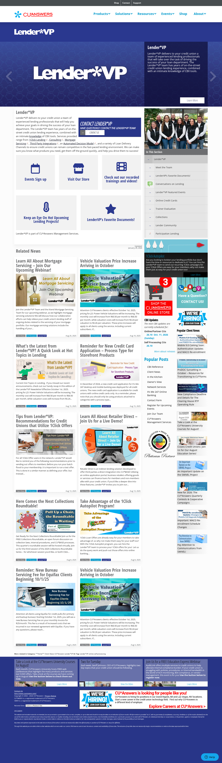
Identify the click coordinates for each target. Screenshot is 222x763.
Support (137, 2)
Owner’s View (154, 381)
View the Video (127, 684)
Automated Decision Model (78, 143)
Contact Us (94, 132)
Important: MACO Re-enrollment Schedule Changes (189, 524)
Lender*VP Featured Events (170, 192)
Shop (116, 2)
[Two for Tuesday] (95, 684)
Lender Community (166, 225)
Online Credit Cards (166, 200)
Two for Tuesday (90, 661)
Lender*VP (42, 336)
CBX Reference (155, 366)
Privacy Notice (50, 696)
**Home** (40, 654)
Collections (162, 217)
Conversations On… (157, 256)
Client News (21, 336)
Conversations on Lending (170, 183)
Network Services (156, 386)
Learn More (62, 100)
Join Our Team (155, 413)
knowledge (35, 136)
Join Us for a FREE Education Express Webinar (173, 661)
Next (213, 76)
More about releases (164, 351)
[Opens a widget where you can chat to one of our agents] (210, 757)
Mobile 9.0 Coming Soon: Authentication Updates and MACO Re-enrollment (191, 349)
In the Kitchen (155, 376)
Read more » (45, 293)
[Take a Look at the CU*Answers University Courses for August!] (30, 684)
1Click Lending (37, 139)
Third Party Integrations (43, 143)
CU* (36, 14)
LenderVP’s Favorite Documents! (173, 175)
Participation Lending (167, 233)
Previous (9, 76)
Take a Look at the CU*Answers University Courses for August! (190, 426)
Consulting (55, 139)
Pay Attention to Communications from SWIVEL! (189, 548)
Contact (126, 2)
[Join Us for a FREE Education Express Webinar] (160, 684)
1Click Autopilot (111, 74)
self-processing (100, 654)
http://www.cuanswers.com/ (25, 693)
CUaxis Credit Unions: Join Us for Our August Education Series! (191, 450)
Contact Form (154, 400)
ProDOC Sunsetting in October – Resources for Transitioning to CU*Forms (191, 373)
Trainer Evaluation (166, 208)
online (91, 654)
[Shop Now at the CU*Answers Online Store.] (158, 315)
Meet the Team (164, 167)
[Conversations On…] (176, 246)
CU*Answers (31, 336)
